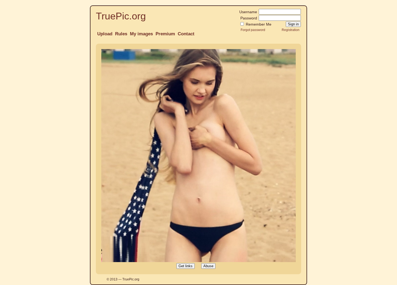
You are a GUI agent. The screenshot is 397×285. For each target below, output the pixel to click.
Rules (121, 33)
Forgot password (253, 30)
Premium (165, 33)
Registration (291, 30)
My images (141, 33)
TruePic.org (121, 16)
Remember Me (258, 24)
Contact (186, 33)
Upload (104, 33)
